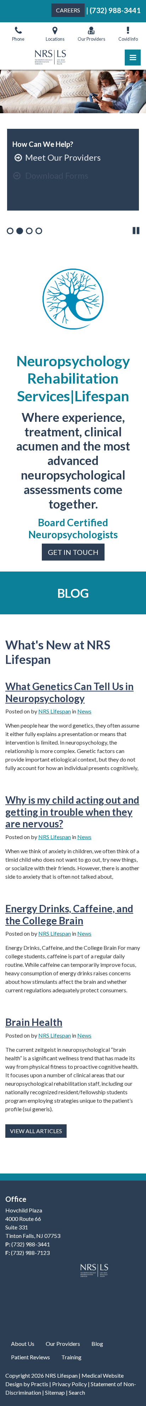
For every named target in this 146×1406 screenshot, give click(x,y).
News (84, 711)
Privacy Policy (69, 1384)
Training (71, 1357)
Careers (68, 10)
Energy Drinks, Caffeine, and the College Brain (69, 914)
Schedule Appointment (63, 193)
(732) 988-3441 (115, 10)
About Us (22, 1343)
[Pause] (136, 230)
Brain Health (33, 1022)
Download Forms (50, 175)
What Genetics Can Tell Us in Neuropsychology (69, 692)
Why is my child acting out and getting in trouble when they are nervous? (72, 812)
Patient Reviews (30, 1357)
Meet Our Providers (58, 157)
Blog (97, 1343)
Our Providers (63, 1343)
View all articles (36, 1130)
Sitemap (55, 1392)
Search (77, 1392)
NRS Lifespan (54, 711)
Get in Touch (73, 552)
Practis (39, 1384)
